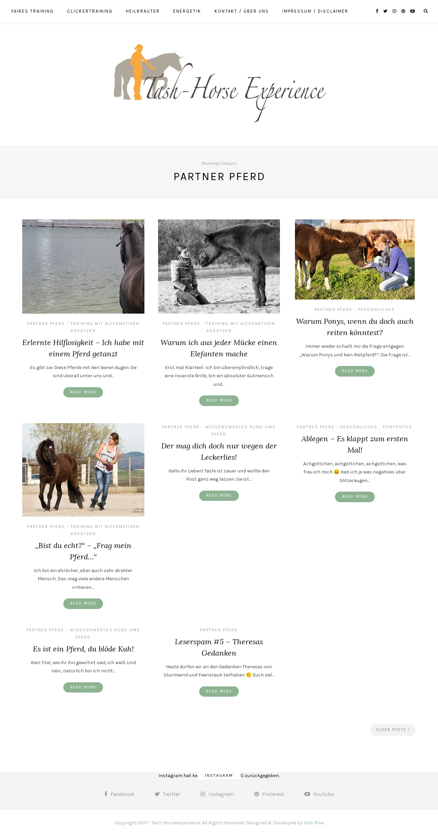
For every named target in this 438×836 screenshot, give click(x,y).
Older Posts (392, 729)
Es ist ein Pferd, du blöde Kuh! (83, 649)
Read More (83, 392)
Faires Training (32, 11)
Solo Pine (314, 823)
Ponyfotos (397, 427)
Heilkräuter (143, 11)
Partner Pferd (46, 323)
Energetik (187, 11)
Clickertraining (90, 11)
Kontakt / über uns (242, 11)
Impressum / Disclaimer (315, 11)
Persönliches (376, 309)
